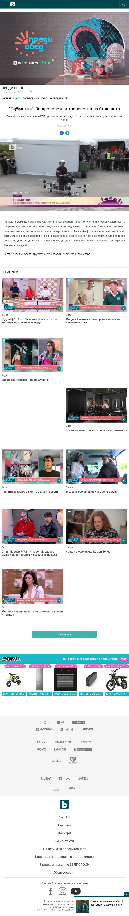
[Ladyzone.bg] (60, 749)
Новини (6, 98)
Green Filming (31, 98)
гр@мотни (39, 254)
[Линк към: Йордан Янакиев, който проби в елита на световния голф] (96, 306)
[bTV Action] (44, 729)
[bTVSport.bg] (83, 749)
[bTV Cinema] (78, 722)
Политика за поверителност (64, 849)
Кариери (64, 833)
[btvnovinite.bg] (64, 742)
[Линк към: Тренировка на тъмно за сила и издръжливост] (96, 416)
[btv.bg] (46, 722)
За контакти (64, 841)
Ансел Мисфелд (22, 254)
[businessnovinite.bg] (87, 742)
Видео (17, 98)
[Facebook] (51, 889)
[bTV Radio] (64, 778)
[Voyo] (41, 749)
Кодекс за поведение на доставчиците (64, 857)
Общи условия (64, 872)
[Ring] (88, 729)
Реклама (64, 825)
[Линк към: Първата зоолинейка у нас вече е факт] (96, 477)
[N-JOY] (46, 779)
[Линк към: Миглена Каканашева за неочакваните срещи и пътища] (32, 597)
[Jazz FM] (83, 778)
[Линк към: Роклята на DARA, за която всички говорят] (32, 477)
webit (66, 254)
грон (73, 254)
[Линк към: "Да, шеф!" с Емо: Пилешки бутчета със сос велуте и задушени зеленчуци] (32, 306)
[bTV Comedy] (60, 722)
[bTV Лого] (64, 804)
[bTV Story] (67, 729)
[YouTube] (76, 889)
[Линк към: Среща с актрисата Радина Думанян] (32, 366)
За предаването (59, 98)
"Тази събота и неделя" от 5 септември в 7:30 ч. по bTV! (106, 902)
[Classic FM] (57, 789)
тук (123, 659)
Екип (44, 98)
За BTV (64, 817)
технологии (54, 254)
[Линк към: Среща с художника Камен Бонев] (96, 537)
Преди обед (12, 88)
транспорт (84, 254)
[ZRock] (72, 788)
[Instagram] (63, 889)
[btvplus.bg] (41, 742)
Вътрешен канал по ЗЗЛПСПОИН (65, 865)
